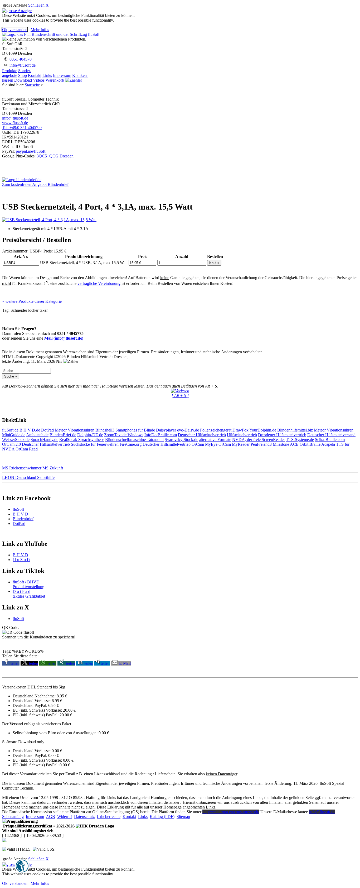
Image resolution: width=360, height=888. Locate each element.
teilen (15, 663)
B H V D (20, 514)
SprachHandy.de (44, 439)
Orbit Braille (310, 444)
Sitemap (183, 816)
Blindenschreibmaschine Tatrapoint (134, 439)
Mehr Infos (40, 29)
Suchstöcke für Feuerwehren (95, 444)
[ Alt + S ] (180, 395)
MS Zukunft (52, 468)
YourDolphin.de (262, 430)
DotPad (48, 430)
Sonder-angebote (16, 73)
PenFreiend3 (261, 444)
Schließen (36, 5)
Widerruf (64, 816)
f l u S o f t (21, 559)
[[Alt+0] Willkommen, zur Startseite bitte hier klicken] (50, 34)
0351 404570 (20, 59)
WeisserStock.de (16, 439)
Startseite (32, 85)
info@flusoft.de (22, 65)
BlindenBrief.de (63, 435)
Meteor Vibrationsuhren (74, 430)
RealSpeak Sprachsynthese (81, 439)
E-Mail (125, 663)
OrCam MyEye (204, 444)
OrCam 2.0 (11, 444)
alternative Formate (215, 439)
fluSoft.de (10, 430)
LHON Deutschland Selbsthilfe (28, 477)
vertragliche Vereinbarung (99, 283)
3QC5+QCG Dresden (55, 156)
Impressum (62, 75)
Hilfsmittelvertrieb (242, 435)
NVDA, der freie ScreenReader (258, 439)
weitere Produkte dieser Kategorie (32, 301)
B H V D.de (30, 430)
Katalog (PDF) (162, 816)
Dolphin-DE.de (90, 435)
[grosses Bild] (49, 219)
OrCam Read (27, 449)
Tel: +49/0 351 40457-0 (22, 127)
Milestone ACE (286, 444)
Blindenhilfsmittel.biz (295, 430)
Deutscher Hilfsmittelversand (331, 435)
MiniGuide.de (13, 435)
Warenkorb (55, 80)
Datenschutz (84, 816)
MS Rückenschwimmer (21, 468)
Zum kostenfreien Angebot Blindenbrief (35, 184)
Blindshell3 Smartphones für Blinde (125, 430)
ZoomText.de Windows (123, 435)
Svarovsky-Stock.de (181, 439)
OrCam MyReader (234, 444)
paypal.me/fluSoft (30, 151)
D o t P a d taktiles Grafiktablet (29, 593)
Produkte (9, 70)
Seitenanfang (13, 816)
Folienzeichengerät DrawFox (224, 430)
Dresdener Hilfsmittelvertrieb (282, 435)
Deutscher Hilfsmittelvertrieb (202, 435)
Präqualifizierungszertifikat (38, 826)
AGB (50, 816)
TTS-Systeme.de (300, 439)
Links (47, 75)
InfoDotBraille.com (160, 435)
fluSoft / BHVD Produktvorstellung (28, 584)
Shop (22, 75)
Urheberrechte (108, 816)
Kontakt (34, 75)
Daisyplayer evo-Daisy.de (177, 430)
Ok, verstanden (14, 29)
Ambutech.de (37, 435)
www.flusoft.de (15, 123)
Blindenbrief (23, 519)
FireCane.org (131, 444)
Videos (39, 80)
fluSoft (18, 509)
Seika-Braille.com (330, 439)
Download (23, 80)
